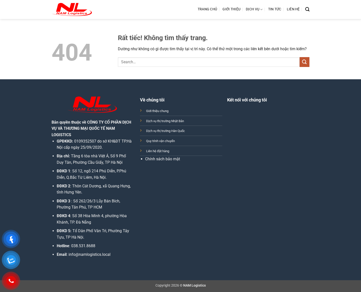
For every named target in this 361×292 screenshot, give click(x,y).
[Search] (307, 9)
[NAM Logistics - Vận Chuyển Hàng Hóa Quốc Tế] (72, 9)
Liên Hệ (293, 9)
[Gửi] (304, 62)
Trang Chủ (207, 9)
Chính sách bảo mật (162, 159)
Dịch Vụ (252, 9)
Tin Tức (274, 9)
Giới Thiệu (231, 9)
